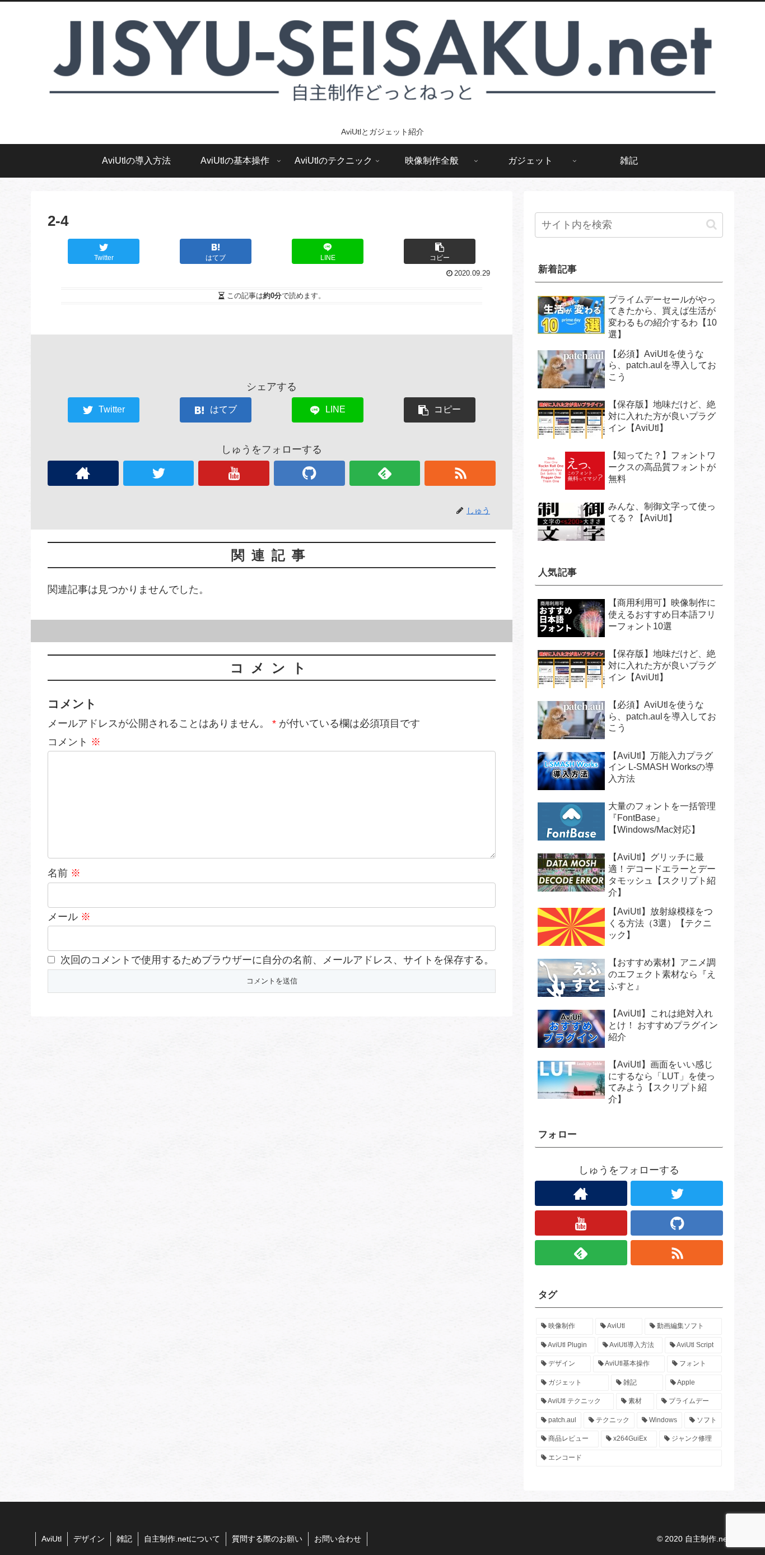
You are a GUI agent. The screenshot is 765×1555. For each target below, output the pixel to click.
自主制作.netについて (182, 1538)
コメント (74, 742)
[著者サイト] (83, 473)
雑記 (124, 1538)
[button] (711, 224)
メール (69, 916)
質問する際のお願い (267, 1538)
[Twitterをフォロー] (158, 473)
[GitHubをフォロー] (309, 473)
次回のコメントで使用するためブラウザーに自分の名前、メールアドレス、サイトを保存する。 (277, 960)
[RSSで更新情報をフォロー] (460, 473)
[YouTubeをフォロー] (233, 473)
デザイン (89, 1538)
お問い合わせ (337, 1538)
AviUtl (51, 1538)
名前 (64, 873)
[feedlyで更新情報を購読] (385, 473)
